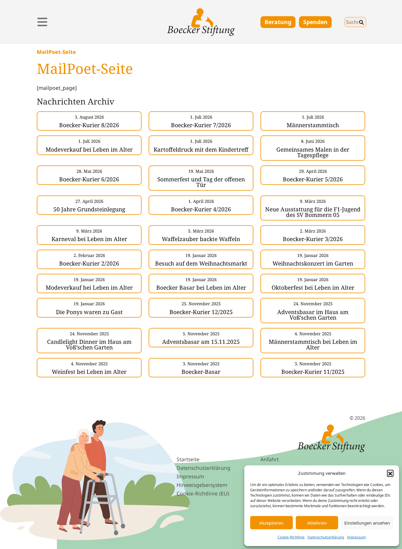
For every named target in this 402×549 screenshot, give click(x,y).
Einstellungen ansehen (367, 523)
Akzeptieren (271, 523)
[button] (390, 473)
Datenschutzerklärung (326, 537)
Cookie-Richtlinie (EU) (203, 493)
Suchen (340, 20)
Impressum (356, 537)
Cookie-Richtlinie (291, 537)
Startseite (188, 459)
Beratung (278, 22)
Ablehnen (317, 523)
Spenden (315, 22)
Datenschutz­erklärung (203, 467)
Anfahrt (269, 459)
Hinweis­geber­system (202, 484)
